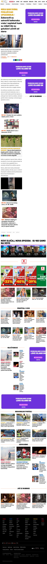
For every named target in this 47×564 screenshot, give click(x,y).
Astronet (2, 4)
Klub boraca (11, 524)
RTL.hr (4, 554)
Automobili (26, 538)
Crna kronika (4, 524)
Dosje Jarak (4, 531)
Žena (36, 1)
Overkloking (28, 4)
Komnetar (22, 4)
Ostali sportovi (11, 531)
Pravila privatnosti (6, 549)
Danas (4, 519)
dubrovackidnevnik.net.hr (24, 556)
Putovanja (26, 531)
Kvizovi (45, 4)
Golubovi (17, 232)
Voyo (17, 536)
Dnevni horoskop (15, 4)
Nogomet (10, 520)
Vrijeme (4, 533)
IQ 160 (43, 1)
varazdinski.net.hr (35, 554)
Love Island (18, 529)
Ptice (14, 232)
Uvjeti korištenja (16, 547)
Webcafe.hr (14, 56)
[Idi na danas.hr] (12, 1)
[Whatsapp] (17, 60)
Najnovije (42, 522)
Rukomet (10, 522)
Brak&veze (26, 520)
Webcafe (31, 1)
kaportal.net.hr (28, 554)
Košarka (10, 528)
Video (42, 521)
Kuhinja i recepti (27, 524)
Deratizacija (3, 232)
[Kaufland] (23, 261)
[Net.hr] (42, 548)
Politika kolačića (23, 547)
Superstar (18, 531)
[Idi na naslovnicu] (4, 2)
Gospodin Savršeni (19, 533)
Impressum (5, 547)
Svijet (3, 522)
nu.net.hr (37, 556)
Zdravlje (26, 535)
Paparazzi (18, 526)
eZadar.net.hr (32, 556)
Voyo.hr (11, 554)
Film (17, 522)
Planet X (34, 4)
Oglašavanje (10, 547)
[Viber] (19, 60)
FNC (10, 533)
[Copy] (21, 60)
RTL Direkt (4, 528)
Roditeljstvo (27, 533)
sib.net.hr (23, 554)
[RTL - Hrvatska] (37, 548)
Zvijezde (18, 520)
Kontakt (11, 549)
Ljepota (26, 526)
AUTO (39, 1)
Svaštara (40, 4)
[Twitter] (16, 60)
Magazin (26, 1)
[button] (2, 247)
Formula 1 (10, 535)
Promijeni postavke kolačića (19, 549)
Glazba (18, 524)
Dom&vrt (26, 522)
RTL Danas (4, 526)
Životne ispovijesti (28, 536)
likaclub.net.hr (16, 557)
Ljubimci (26, 528)
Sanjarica (42, 524)
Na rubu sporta (11, 526)
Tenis (10, 529)
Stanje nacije (5, 529)
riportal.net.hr (16, 556)
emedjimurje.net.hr (17, 554)
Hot (21, 1)
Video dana (35, 535)
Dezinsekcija (9, 232)
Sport (17, 1)
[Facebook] (14, 60)
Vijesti (4, 520)
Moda (26, 529)
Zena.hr (7, 554)
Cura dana (8, 4)
